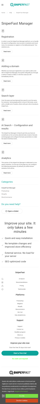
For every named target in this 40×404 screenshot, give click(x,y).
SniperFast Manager (8, 188)
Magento (20, 303)
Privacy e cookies (20, 338)
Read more (7, 51)
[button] (2, 5)
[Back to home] (20, 5)
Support (20, 326)
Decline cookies (21, 400)
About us (20, 335)
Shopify (4, 194)
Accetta (21, 396)
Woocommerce (20, 309)
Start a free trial (20, 353)
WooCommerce (6, 197)
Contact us (20, 329)
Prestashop (5, 191)
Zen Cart (20, 312)
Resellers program (20, 332)
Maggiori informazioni (21, 391)
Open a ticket (13, 211)
